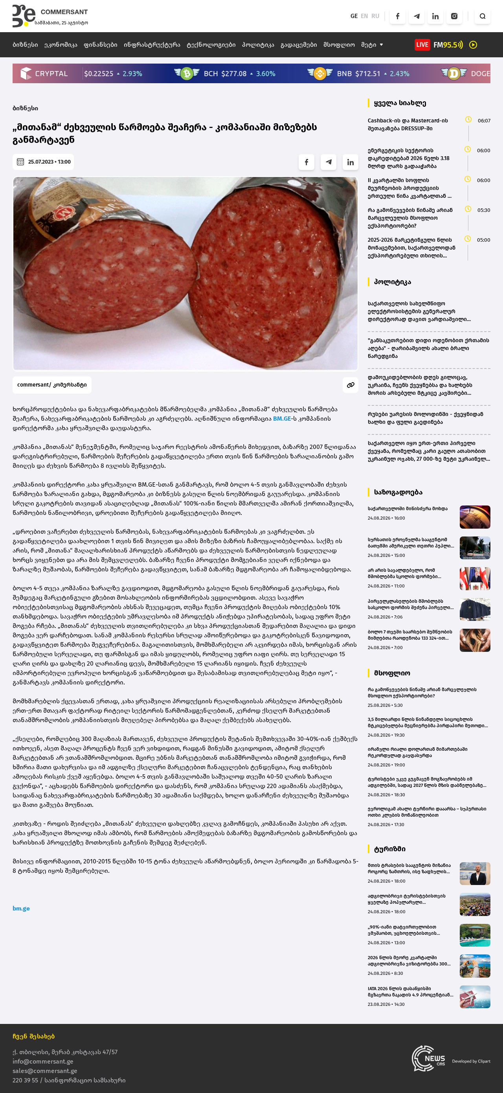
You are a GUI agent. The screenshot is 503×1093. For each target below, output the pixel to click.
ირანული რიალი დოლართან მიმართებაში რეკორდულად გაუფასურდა (418, 752)
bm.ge (21, 908)
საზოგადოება (398, 492)
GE (354, 16)
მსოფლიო (339, 44)
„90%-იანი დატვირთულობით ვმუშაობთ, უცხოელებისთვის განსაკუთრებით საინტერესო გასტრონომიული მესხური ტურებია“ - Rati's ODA (410, 930)
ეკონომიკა (60, 44)
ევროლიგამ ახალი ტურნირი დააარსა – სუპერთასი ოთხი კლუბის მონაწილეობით (427, 812)
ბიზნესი (25, 44)
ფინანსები (100, 44)
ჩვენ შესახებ (34, 1036)
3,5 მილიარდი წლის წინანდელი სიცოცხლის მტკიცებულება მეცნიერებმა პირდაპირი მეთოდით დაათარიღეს (428, 723)
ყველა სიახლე (400, 103)
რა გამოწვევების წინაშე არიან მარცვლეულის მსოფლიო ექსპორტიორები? (422, 693)
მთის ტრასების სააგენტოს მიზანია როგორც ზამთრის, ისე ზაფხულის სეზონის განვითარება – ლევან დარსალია (409, 869)
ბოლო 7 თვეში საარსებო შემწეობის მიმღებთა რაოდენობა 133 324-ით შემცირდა (410, 635)
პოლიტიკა (258, 44)
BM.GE (282, 418)
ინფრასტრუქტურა (152, 44)
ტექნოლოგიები (211, 44)
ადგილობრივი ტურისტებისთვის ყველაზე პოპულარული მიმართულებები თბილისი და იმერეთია (407, 899)
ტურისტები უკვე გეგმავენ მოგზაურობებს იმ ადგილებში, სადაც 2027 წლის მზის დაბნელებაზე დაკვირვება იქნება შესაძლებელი (425, 782)
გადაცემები (299, 44)
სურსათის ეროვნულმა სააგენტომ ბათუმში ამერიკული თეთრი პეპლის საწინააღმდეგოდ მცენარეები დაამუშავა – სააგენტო (410, 543)
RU (375, 16)
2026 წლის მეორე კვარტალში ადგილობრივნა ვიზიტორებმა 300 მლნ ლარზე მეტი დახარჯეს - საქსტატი (407, 961)
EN (364, 16)
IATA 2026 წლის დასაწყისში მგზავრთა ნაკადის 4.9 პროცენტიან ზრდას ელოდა (409, 992)
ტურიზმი (390, 849)
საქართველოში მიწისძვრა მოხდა (408, 508)
